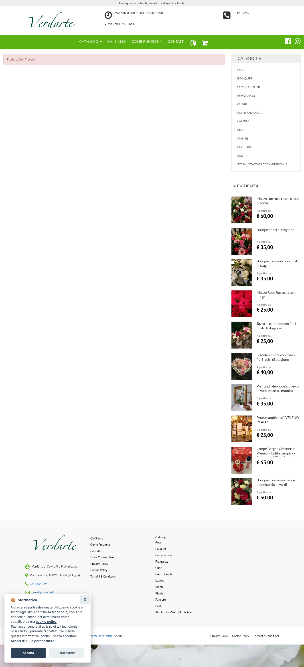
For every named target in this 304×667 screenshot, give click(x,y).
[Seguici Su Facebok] (286, 40)
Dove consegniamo (102, 557)
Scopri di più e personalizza (32, 641)
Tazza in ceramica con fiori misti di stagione (276, 325)
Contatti (95, 551)
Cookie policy (98, 570)
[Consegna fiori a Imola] (50, 21)
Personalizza (66, 653)
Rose (241, 69)
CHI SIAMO (116, 41)
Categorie (249, 58)
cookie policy (46, 621)
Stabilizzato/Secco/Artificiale (262, 164)
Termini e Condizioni (266, 636)
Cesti (241, 155)
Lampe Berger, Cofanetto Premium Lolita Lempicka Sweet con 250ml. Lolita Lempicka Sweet (276, 455)
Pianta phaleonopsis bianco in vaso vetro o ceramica (278, 388)
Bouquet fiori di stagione (275, 229)
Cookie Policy (240, 636)
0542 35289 (241, 13)
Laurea (243, 121)
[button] (192, 42)
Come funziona (100, 544)
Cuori (242, 104)
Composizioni (248, 87)
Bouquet (244, 78)
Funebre (244, 147)
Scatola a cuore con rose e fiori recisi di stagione (276, 357)
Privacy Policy (219, 636)
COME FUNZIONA (147, 41)
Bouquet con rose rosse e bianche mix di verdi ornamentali (276, 484)
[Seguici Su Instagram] (296, 40)
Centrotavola (249, 112)
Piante (242, 138)
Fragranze (246, 95)
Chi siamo (96, 538)
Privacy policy (99, 564)
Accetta (28, 653)
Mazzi (241, 130)
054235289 (39, 584)
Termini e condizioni (103, 576)
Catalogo (89, 41)
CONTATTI (176, 41)
